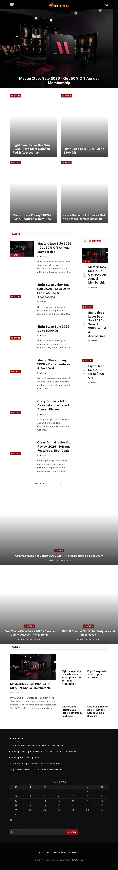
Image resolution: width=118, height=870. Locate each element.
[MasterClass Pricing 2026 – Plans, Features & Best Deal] (33, 192)
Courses (15, 162)
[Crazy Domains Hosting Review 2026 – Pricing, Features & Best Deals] (22, 447)
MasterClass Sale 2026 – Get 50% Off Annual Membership (59, 80)
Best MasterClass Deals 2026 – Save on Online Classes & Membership (29, 633)
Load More (40, 483)
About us (44, 853)
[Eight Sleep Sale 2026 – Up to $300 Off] (84, 125)
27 (59, 810)
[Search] (106, 4)
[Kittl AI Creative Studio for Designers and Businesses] (88, 604)
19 (45, 805)
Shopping (15, 96)
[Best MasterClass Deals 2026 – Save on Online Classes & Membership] (29, 604)
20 (59, 805)
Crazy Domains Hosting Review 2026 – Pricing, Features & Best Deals (54, 446)
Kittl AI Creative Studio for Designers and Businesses (88, 633)
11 (30, 801)
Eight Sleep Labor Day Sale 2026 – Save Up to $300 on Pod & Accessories (31, 149)
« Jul (10, 820)
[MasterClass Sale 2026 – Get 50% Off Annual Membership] (59, 48)
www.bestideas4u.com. (72, 860)
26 (44, 810)
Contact (74, 853)
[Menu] (12, 4)
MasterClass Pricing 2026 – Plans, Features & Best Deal (32, 217)
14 (73, 801)
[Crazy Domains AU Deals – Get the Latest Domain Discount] (84, 192)
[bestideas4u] (59, 4)
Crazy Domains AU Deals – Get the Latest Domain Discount (84, 217)
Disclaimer (59, 853)
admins (43, 256)
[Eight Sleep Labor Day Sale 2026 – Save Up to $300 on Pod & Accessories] (33, 125)
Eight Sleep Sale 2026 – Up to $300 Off (83, 150)
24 (16, 810)
